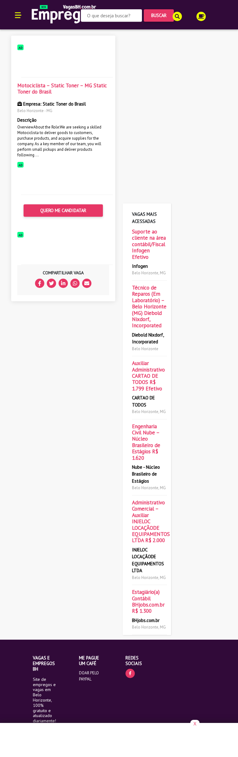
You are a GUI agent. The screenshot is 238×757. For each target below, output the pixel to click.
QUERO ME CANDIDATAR (63, 210)
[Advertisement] (63, 62)
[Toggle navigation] (18, 15)
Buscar (158, 15)
